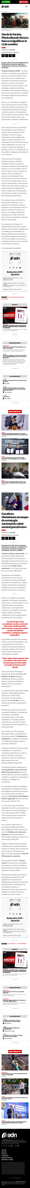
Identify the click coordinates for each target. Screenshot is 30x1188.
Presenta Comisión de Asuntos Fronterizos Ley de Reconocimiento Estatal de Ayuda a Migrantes (15, 356)
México (6, 11)
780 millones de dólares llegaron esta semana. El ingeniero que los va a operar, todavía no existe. (14, 389)
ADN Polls (5, 324)
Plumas (4, 379)
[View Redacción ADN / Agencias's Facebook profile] (10, 267)
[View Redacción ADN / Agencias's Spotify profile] (20, 267)
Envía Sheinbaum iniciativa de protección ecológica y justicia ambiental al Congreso (14, 458)
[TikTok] (13, 1146)
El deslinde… (6, 396)
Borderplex (6, 345)
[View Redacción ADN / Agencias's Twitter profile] (13, 267)
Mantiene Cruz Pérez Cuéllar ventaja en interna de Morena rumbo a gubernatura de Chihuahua (14, 326)
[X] (10, 55)
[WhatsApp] (3, 55)
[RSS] (9, 1146)
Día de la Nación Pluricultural (17, 297)
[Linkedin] (6, 1146)
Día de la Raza (5, 299)
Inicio (3, 11)
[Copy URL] (13, 55)
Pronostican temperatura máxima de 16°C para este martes (14, 347)
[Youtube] (18, 1146)
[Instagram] (4, 1146)
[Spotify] (11, 1146)
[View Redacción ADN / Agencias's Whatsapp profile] (16, 267)
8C (8, 297)
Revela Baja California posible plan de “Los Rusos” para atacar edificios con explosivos (14, 482)
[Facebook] (6, 55)
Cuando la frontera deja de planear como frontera (14, 381)
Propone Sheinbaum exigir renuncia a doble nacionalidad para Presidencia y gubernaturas (15, 434)
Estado (4, 354)
